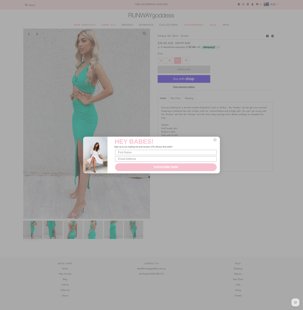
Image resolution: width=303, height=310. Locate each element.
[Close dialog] (214, 140)
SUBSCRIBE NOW (166, 167)
